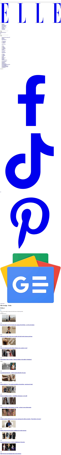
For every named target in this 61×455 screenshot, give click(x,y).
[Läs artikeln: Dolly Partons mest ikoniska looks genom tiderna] (30, 447)
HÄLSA (3, 58)
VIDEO (3, 27)
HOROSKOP (4, 52)
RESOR (3, 59)
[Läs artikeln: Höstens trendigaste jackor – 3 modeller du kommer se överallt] (30, 389)
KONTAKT (3, 62)
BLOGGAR (3, 28)
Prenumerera (2, 32)
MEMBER (3, 29)
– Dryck (3, 46)
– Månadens (3, 55)
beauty (1, 334)
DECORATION (4, 25)
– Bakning (3, 47)
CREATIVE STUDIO (5, 66)
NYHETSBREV (4, 61)
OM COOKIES (4, 63)
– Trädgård (3, 42)
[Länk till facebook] (30, 130)
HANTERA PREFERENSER (6, 64)
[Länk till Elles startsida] (30, 22)
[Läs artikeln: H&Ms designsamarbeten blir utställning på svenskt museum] (30, 424)
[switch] (0, 0)
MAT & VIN (3, 26)
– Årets (3, 56)
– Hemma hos (4, 41)
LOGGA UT (3, 67)
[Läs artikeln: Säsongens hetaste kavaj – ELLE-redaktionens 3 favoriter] (30, 435)
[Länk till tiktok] (30, 191)
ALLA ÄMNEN (4, 65)
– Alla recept (3, 48)
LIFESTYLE (4, 57)
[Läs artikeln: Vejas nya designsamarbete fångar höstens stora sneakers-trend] (30, 341)
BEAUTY (3, 24)
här (20, 311)
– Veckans (3, 54)
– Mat (3, 45)
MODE (3, 38)
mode (1, 346)
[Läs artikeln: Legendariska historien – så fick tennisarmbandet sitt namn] (30, 366)
